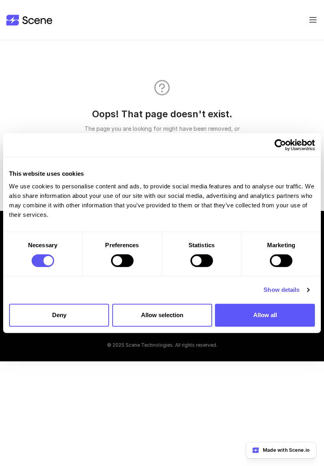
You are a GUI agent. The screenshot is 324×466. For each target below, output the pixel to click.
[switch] (122, 260)
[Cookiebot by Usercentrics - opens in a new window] (280, 145)
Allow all (265, 315)
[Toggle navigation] (313, 20)
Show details (282, 289)
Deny (59, 315)
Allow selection (162, 315)
